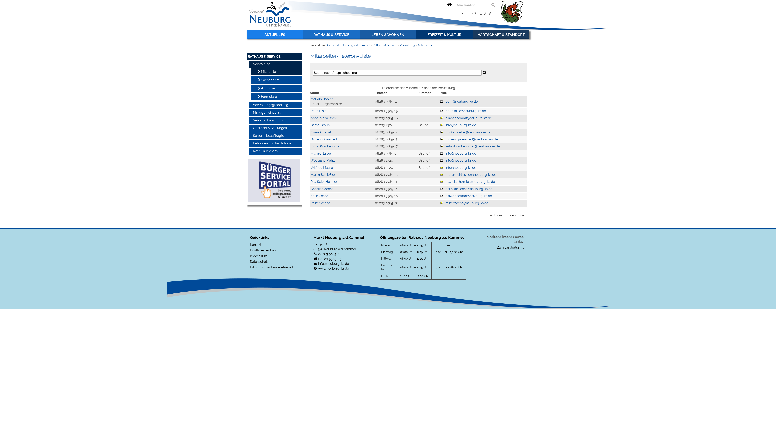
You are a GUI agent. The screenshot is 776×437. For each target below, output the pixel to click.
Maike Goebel (321, 132)
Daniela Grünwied (324, 139)
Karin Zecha (319, 196)
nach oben (518, 215)
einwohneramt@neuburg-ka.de (469, 118)
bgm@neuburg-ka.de (462, 101)
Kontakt (255, 245)
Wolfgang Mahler (324, 160)
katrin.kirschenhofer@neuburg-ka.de (473, 146)
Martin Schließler (323, 175)
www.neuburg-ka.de (333, 268)
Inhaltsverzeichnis (263, 250)
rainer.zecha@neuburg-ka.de (467, 203)
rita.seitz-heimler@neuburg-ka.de (470, 182)
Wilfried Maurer (322, 168)
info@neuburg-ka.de (461, 125)
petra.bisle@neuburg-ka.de (466, 111)
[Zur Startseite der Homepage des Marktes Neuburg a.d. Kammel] (449, 4)
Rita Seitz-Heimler (324, 182)
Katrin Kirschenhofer (326, 146)
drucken (498, 215)
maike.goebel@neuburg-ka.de (468, 132)
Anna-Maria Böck (323, 118)
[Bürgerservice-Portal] (274, 201)
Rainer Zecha (320, 203)
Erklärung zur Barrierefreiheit (271, 267)
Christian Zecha (322, 189)
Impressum (258, 256)
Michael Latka (321, 153)
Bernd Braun (320, 125)
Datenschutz (259, 262)
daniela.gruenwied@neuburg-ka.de (472, 139)
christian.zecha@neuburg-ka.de (469, 189)
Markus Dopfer (322, 99)
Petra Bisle (318, 111)
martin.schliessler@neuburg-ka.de (471, 175)
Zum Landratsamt (510, 247)
